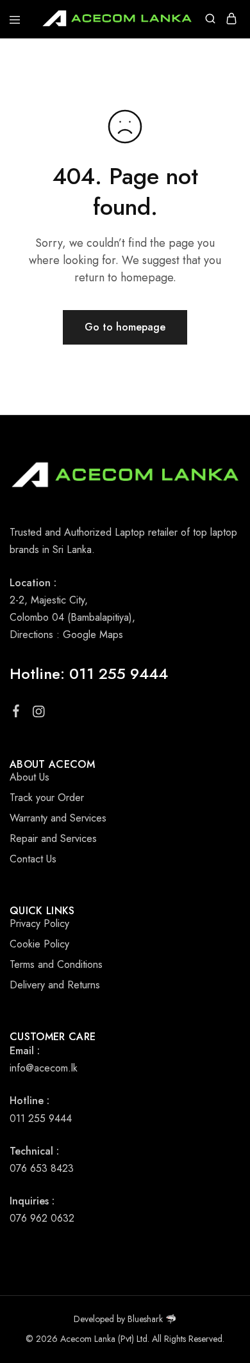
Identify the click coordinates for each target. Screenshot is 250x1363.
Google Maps (93, 634)
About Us (29, 777)
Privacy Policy (39, 923)
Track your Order (47, 797)
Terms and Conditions (56, 964)
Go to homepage (125, 327)
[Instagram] (39, 714)
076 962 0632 (42, 1218)
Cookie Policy (39, 944)
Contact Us (33, 859)
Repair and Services (53, 838)
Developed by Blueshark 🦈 (125, 1318)
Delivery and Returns (55, 984)
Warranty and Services (58, 818)
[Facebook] (16, 713)
